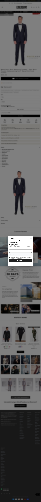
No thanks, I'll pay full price (20, 263)
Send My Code (20, 260)
